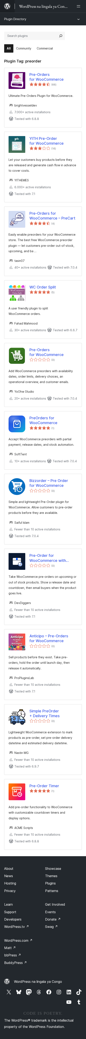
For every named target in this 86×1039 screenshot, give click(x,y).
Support (10, 912)
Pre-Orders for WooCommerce (46, 77)
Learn (8, 904)
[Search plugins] (61, 36)
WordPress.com (18, 940)
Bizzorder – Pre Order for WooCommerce (48, 483)
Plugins (50, 883)
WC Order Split (42, 287)
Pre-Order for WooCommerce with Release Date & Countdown (47, 558)
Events (50, 912)
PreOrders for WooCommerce (43, 420)
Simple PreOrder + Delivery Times (44, 713)
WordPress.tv (16, 927)
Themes (51, 876)
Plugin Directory (15, 19)
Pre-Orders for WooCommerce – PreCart (52, 215)
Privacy (10, 891)
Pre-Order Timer (44, 786)
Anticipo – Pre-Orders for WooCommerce (48, 638)
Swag (51, 927)
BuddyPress (15, 963)
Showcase (53, 868)
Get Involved (55, 904)
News (8, 876)
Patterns (51, 891)
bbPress (12, 955)
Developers (13, 919)
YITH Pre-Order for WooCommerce (46, 140)
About (8, 868)
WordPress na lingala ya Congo (38, 981)
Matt (10, 948)
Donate (53, 919)
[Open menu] (79, 6)
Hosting (10, 883)
